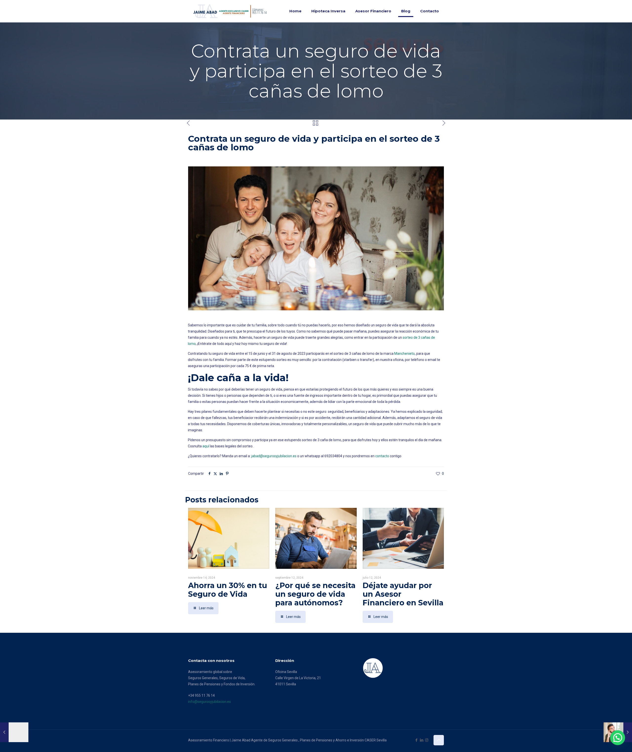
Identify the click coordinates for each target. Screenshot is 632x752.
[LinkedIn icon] (421, 740)
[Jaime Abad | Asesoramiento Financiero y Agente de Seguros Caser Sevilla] (231, 11)
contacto (382, 456)
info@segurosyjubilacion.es (209, 702)
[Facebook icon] (416, 740)
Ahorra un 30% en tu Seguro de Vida (227, 590)
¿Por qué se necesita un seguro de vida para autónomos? (315, 594)
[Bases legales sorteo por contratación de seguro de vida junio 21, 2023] (14, 732)
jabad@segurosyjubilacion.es (273, 456)
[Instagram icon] (427, 740)
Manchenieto (404, 354)
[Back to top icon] (439, 740)
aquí (206, 446)
